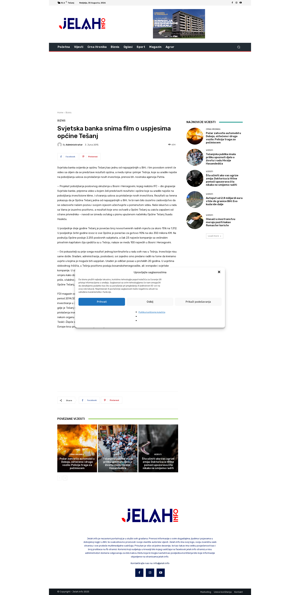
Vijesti (117, 454)
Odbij (150, 301)
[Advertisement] (150, 81)
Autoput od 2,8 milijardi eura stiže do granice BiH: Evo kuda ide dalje (224, 201)
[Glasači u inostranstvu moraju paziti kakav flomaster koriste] (194, 220)
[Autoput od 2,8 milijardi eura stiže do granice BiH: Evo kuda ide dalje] (194, 199)
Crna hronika (76, 454)
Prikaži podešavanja (198, 301)
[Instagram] (236, 3)
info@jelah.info (161, 563)
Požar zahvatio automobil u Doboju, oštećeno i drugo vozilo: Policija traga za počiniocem (77, 463)
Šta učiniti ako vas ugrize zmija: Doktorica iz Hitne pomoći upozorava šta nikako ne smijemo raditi (158, 463)
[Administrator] (60, 144)
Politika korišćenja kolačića (152, 312)
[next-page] (65, 478)
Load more (213, 235)
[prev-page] (59, 478)
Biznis (68, 112)
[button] (219, 272)
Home (60, 112)
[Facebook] (232, 3)
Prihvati (102, 301)
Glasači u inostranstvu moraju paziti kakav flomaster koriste (220, 222)
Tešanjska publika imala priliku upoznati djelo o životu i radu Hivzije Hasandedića (118, 463)
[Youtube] (241, 3)
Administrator (74, 145)
